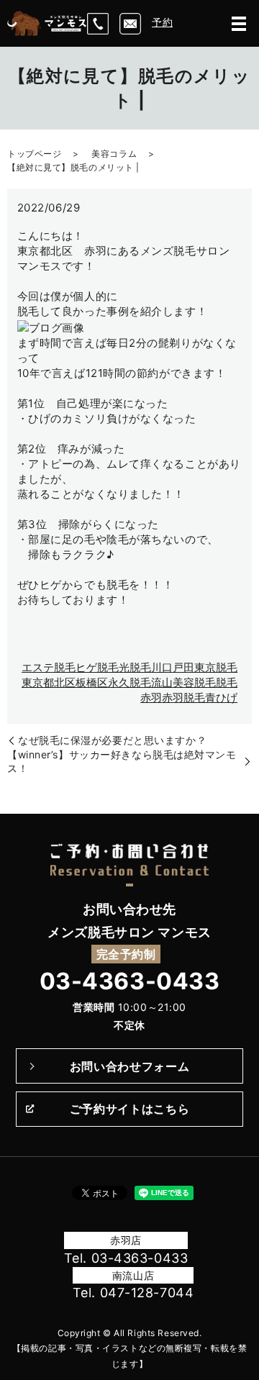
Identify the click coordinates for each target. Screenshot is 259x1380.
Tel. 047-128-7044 (133, 1292)
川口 (162, 667)
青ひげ (221, 697)
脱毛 (226, 682)
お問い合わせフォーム (129, 1066)
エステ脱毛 (49, 667)
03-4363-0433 (130, 981)
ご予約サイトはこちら (129, 1109)
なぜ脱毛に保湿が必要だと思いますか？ (112, 740)
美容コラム (114, 153)
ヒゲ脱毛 (97, 667)
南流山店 (133, 1275)
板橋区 (92, 682)
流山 (162, 682)
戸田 (183, 667)
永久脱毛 (129, 682)
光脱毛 (135, 667)
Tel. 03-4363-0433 (126, 1258)
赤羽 (151, 697)
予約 (162, 22)
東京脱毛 (215, 667)
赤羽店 (126, 1240)
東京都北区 (49, 682)
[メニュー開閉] (239, 24)
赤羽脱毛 (183, 697)
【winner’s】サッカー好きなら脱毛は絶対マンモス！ (122, 761)
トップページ (34, 153)
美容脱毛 (194, 682)
